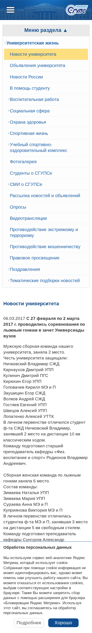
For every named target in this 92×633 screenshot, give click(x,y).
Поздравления (25, 269)
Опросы (18, 207)
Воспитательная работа (34, 99)
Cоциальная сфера (30, 110)
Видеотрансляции (28, 218)
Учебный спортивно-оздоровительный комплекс (38, 147)
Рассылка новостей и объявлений (45, 195)
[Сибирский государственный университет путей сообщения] (77, 10)
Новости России (26, 76)
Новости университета (33, 54)
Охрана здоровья (28, 122)
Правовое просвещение (34, 257)
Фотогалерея (23, 161)
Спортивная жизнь (29, 133)
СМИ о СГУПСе (26, 184)
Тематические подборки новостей (45, 280)
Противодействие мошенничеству (45, 246)
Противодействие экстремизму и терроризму (44, 232)
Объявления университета (37, 65)
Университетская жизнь (32, 42)
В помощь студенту (30, 88)
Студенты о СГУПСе (31, 173)
